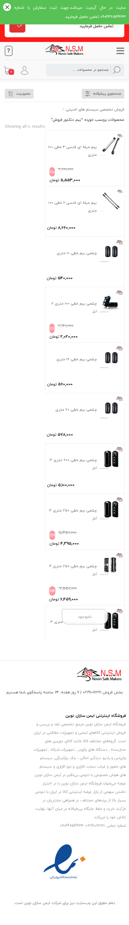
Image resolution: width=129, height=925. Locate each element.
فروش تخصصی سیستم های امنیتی (95, 109)
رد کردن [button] (7, 7)
